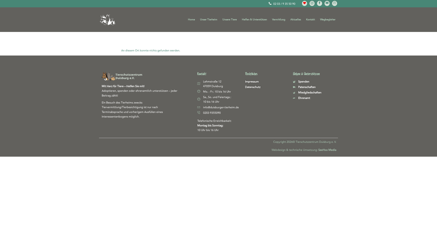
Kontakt (310, 20)
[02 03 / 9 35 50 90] (270, 3)
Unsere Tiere (229, 20)
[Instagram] (312, 3)
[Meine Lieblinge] (304, 3)
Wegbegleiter (327, 20)
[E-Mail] (334, 3)
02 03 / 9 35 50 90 (284, 4)
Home (191, 20)
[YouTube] (327, 3)
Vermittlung (278, 20)
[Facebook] (319, 3)
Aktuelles (295, 20)
